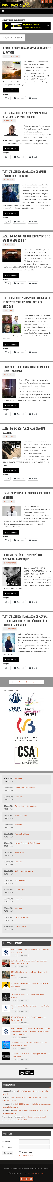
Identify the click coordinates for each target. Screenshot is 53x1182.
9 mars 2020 (9, 501)
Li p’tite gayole (20, 889)
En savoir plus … (10, 90)
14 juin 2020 (8, 244)
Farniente (18, 797)
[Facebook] (42, 1)
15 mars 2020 (9, 437)
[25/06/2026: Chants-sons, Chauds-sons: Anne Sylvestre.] (6, 1000)
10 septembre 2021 (11, 56)
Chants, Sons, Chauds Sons (25, 788)
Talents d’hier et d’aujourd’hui (25, 806)
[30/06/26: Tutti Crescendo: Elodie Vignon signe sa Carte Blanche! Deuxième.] (6, 967)
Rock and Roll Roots (22, 834)
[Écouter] (7, 26)
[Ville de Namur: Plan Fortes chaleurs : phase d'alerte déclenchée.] (6, 1012)
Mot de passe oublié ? (26, 1155)
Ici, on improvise (21, 815)
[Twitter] (46, 1)
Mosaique (18, 778)
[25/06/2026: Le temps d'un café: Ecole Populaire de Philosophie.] (6, 989)
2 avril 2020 (8, 375)
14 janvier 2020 (10, 629)
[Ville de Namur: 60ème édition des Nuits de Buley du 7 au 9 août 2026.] (6, 955)
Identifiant (6, 1142)
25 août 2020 (9, 121)
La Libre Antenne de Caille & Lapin (27, 843)
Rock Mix (18, 862)
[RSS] (50, 1)
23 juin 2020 (8, 180)
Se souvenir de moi (28, 1152)
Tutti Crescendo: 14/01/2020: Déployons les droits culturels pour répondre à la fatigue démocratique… (25, 621)
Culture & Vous (20, 927)
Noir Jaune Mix (20, 880)
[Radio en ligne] (48, 26)
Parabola (30, 1173)
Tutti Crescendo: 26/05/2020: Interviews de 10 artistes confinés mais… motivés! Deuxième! (26, 302)
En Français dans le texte (24, 871)
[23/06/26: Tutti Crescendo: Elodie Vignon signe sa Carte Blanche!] (6, 1023)
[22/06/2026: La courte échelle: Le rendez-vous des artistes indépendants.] (6, 1048)
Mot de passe (7, 1147)
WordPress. (40, 1173)
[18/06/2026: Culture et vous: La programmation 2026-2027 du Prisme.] (6, 1060)
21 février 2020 (10, 563)
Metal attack (19, 852)
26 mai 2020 (8, 310)
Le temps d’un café (21, 917)
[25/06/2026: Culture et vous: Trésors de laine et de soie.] (6, 978)
